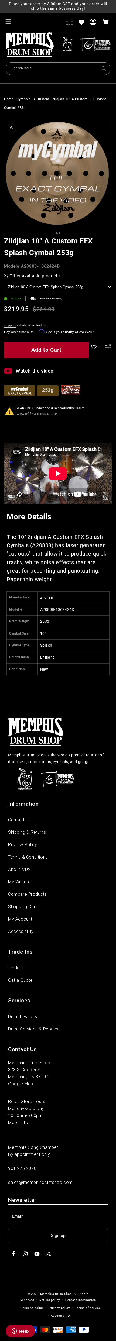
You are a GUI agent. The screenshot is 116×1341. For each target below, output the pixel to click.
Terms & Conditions (28, 857)
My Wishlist (19, 881)
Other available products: (35, 276)
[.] (107, 350)
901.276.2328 (22, 1168)
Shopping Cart (22, 906)
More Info (18, 1122)
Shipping (10, 325)
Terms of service (88, 1308)
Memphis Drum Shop (56, 1294)
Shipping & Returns (27, 832)
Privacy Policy (22, 844)
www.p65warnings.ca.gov (37, 414)
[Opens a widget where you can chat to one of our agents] (20, 1331)
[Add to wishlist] (81, 22)
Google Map (20, 1083)
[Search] (104, 68)
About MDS (19, 869)
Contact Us (19, 819)
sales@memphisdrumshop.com (40, 1182)
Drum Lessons (22, 1016)
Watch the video (35, 371)
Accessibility (21, 931)
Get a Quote (20, 980)
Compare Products (27, 894)
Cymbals (23, 99)
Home (8, 99)
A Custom (41, 99)
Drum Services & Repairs (33, 1029)
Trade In (16, 967)
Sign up (58, 1235)
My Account (20, 919)
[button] (8, 21)
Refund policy (49, 1300)
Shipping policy (32, 1308)
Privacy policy (59, 1308)
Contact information (80, 1300)
